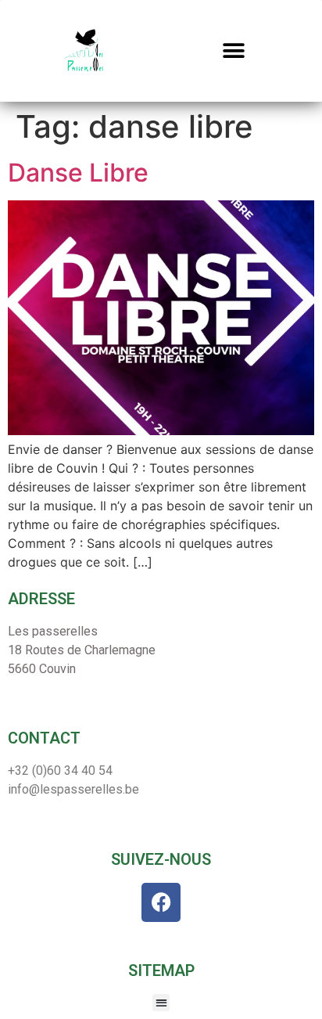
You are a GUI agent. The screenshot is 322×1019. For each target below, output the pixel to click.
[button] (233, 51)
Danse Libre (78, 172)
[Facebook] (161, 902)
